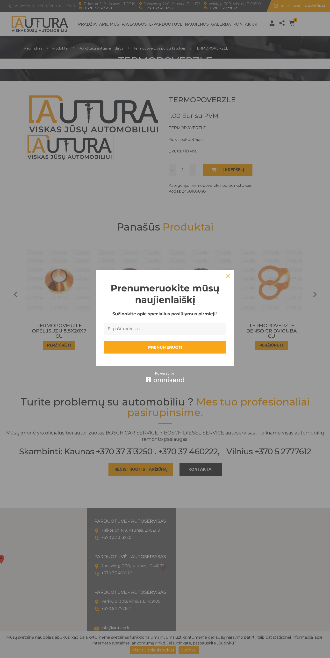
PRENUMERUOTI (165, 347)
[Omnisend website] (165, 377)
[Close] (228, 276)
